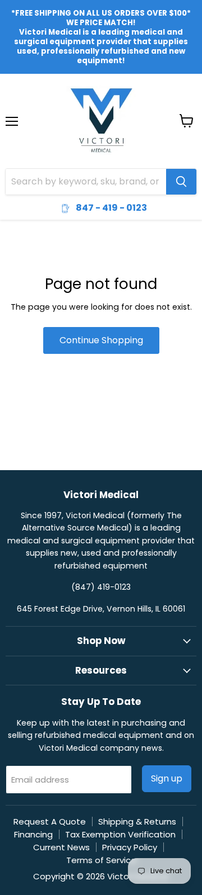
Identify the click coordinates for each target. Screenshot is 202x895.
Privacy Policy (129, 847)
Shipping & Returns (137, 821)
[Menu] (12, 92)
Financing (33, 834)
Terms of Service (101, 860)
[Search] (181, 182)
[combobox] (86, 182)
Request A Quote (49, 821)
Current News (61, 847)
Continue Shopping (101, 340)
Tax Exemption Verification (120, 834)
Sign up (166, 778)
